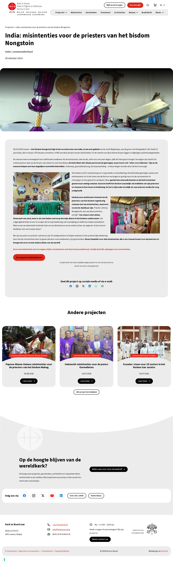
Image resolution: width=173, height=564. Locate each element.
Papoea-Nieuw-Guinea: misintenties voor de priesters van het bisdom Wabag (29, 366)
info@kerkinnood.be (61, 529)
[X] (83, 286)
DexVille (164, 551)
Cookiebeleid (46, 551)
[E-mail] (102, 286)
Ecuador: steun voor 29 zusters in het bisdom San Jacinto (144, 366)
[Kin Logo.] (27, 9)
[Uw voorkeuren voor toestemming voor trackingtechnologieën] (4, 559)
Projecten (9, 27)
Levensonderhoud (23, 52)
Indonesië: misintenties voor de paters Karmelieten (86, 366)
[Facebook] (71, 286)
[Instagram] (77, 286)
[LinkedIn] (89, 286)
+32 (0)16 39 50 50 (60, 524)
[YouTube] (52, 496)
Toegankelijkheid (61, 551)
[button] (147, 5)
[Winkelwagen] (155, 5)
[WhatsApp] (96, 286)
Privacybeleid (11, 551)
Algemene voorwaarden (28, 551)
